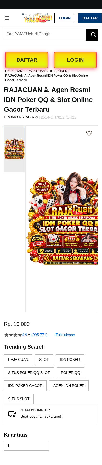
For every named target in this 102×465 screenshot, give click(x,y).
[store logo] (38, 18)
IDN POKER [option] (70, 359)
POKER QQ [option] (70, 373)
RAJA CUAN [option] (18, 359)
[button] (29, 203)
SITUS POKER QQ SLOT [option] (29, 373)
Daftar (90, 18)
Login (65, 18)
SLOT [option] (44, 359)
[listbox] (51, 379)
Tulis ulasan (65, 335)
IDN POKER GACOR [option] (25, 386)
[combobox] (51, 34)
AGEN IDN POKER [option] (68, 386)
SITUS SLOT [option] (19, 399)
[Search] (92, 35)
